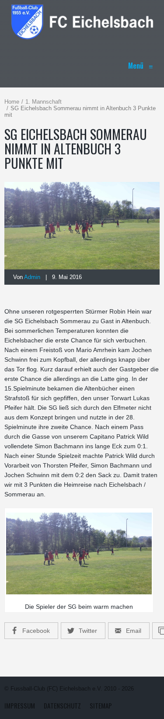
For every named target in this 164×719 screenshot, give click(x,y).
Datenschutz (62, 705)
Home (11, 101)
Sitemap (101, 705)
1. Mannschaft (43, 101)
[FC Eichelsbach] (82, 22)
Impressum (19, 705)
